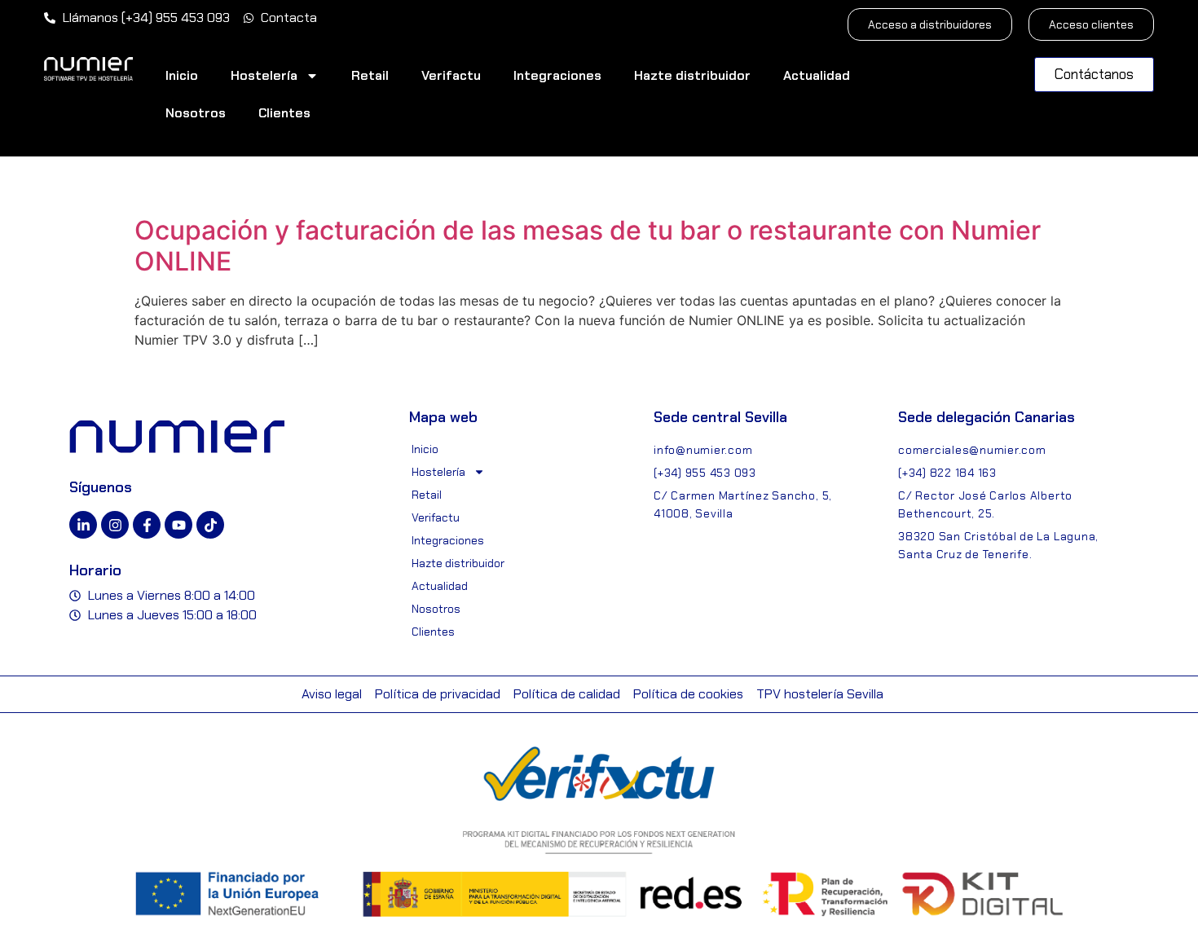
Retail (370, 75)
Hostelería (264, 75)
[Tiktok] (210, 525)
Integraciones (557, 75)
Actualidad (816, 75)
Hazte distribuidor (692, 75)
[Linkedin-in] (83, 525)
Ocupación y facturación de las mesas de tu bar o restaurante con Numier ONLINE (587, 245)
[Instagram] (115, 525)
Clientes (284, 112)
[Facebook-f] (147, 525)
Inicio (181, 75)
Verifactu (451, 75)
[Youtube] (178, 525)
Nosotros (195, 112)
